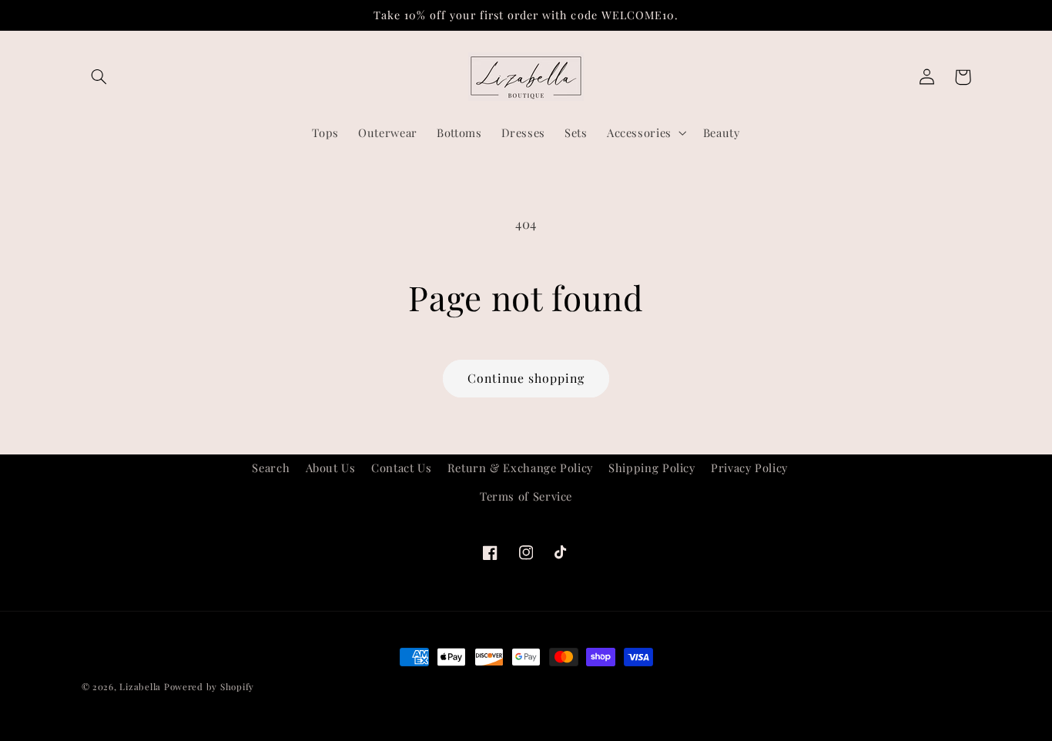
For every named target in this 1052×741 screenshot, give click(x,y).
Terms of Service (526, 496)
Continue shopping (526, 378)
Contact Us (401, 467)
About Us (331, 467)
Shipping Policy (651, 467)
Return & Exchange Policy (520, 467)
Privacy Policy (749, 467)
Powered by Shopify (209, 686)
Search (271, 467)
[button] (99, 77)
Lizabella (140, 686)
